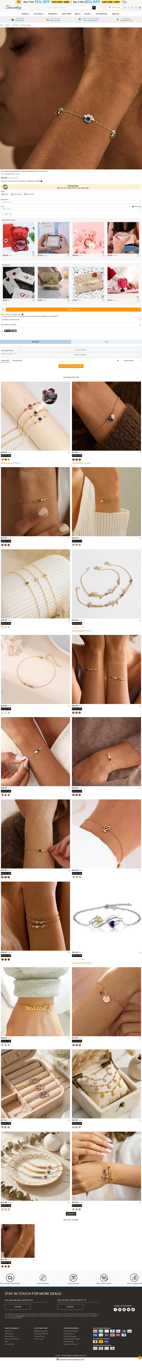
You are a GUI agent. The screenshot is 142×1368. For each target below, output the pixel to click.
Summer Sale (73, 186)
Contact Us (9, 1334)
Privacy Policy (9, 1336)
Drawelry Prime (69, 1334)
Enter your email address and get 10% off (19, 1300)
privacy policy (21, 1316)
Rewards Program (70, 1336)
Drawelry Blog (68, 1341)
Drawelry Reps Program (72, 1339)
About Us (8, 1331)
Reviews (35, 342)
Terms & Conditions (12, 1339)
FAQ (106, 342)
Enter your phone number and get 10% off (71, 1300)
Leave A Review (81, 350)
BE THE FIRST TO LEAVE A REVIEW (71, 366)
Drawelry (75, 1355)
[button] (71, 202)
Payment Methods (41, 1334)
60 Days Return (39, 1336)
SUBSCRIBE (17, 1307)
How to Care (38, 1339)
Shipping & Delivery (41, 1331)
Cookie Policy (9, 1344)
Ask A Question (81, 355)
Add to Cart (73, 309)
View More (71, 1214)
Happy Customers (70, 1344)
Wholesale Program (71, 1331)
